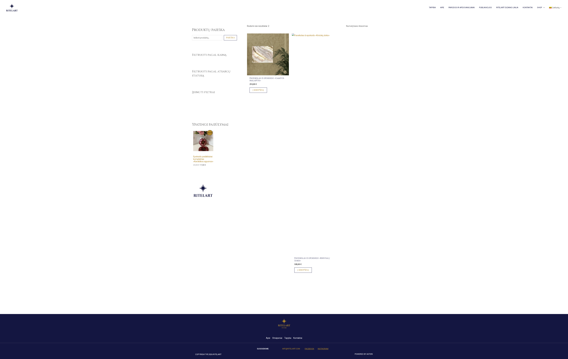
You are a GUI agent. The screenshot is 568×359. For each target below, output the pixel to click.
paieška (230, 37)
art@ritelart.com (291, 349)
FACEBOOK (309, 349)
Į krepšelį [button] (258, 90)
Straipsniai (277, 338)
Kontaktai (297, 338)
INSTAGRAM (323, 349)
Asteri (370, 354)
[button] (543, 7)
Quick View (268, 73)
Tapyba (287, 338)
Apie (268, 338)
